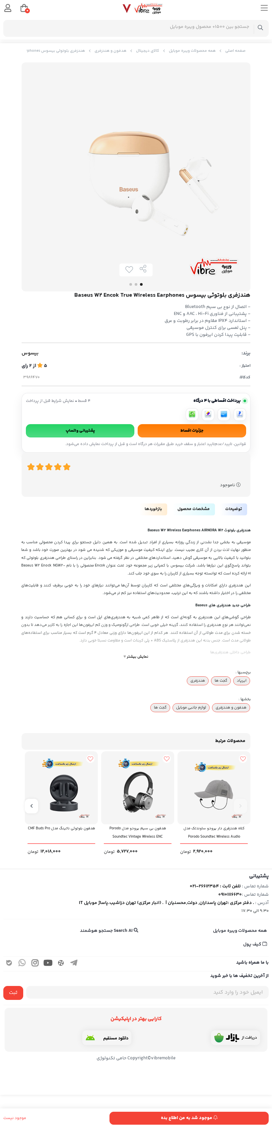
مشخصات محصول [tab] (193, 509)
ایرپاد (241, 681)
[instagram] (35, 963)
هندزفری (197, 681)
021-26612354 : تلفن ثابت (215, 886)
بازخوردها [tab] (153, 509)
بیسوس (30, 353)
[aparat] (61, 963)
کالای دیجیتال (147, 51)
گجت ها (221, 681)
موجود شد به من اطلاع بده (187, 1118)
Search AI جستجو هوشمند (107, 931)
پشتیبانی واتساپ (80, 430)
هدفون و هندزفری (110, 51)
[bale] (9, 963)
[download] (106, 1037)
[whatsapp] (22, 963)
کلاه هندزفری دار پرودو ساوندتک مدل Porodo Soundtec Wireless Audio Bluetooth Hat (213, 834)
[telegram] (74, 963)
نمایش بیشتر (137, 657)
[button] (240, 806)
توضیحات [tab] (233, 509)
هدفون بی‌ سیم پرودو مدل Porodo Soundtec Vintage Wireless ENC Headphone (137, 834)
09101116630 (230, 894)
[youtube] (48, 963)
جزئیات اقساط (192, 430)
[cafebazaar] (235, 1037)
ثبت (13, 993)
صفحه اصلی (235, 51)
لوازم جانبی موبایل (191, 708)
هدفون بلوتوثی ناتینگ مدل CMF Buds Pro (61, 828)
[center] (260, 28)
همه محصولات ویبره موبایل (192, 51)
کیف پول (252, 944)
